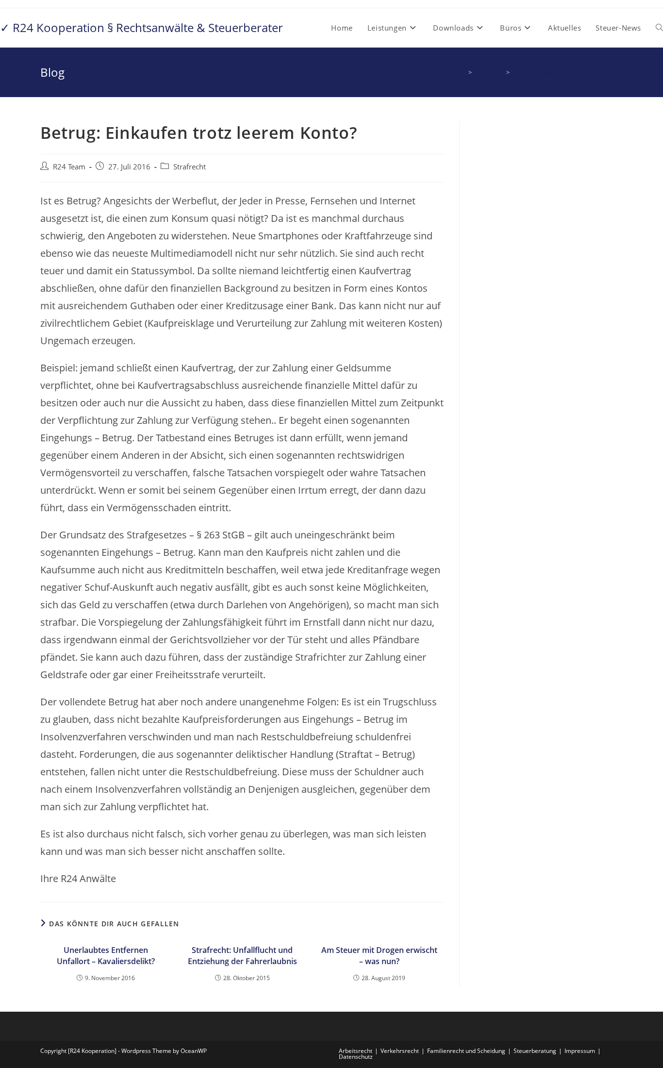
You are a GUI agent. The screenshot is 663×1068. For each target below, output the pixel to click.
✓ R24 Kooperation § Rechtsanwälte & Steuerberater (141, 27)
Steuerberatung (535, 1051)
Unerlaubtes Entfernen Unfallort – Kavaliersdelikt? (106, 955)
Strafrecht (189, 166)
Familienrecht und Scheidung (466, 1051)
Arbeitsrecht (355, 1051)
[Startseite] (462, 72)
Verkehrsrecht (400, 1051)
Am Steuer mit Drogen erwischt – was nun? (379, 955)
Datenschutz (356, 1056)
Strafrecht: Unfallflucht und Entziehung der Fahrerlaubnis (242, 955)
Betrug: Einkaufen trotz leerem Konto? (568, 72)
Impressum (579, 1051)
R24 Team (69, 166)
